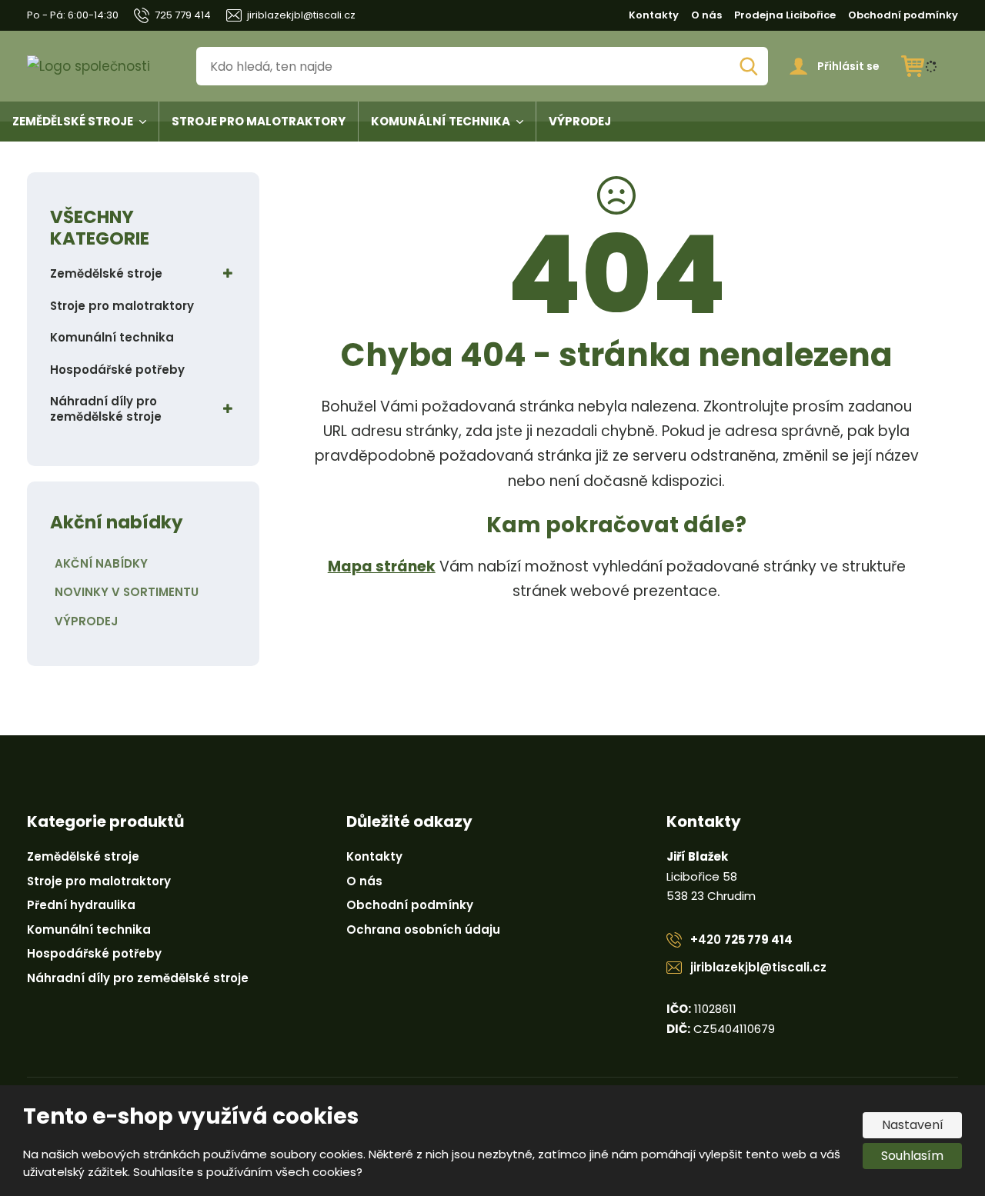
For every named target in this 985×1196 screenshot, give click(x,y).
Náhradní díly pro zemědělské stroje (106, 409)
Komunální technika (440, 121)
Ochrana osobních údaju (423, 929)
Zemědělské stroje (72, 121)
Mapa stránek (382, 566)
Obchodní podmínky (903, 15)
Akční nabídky (101, 563)
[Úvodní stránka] (101, 66)
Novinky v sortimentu (127, 592)
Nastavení (912, 1125)
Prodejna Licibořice (785, 15)
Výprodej (580, 121)
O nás (706, 15)
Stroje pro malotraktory (259, 121)
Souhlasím (912, 1155)
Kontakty (654, 15)
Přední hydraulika (81, 905)
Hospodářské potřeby (117, 369)
